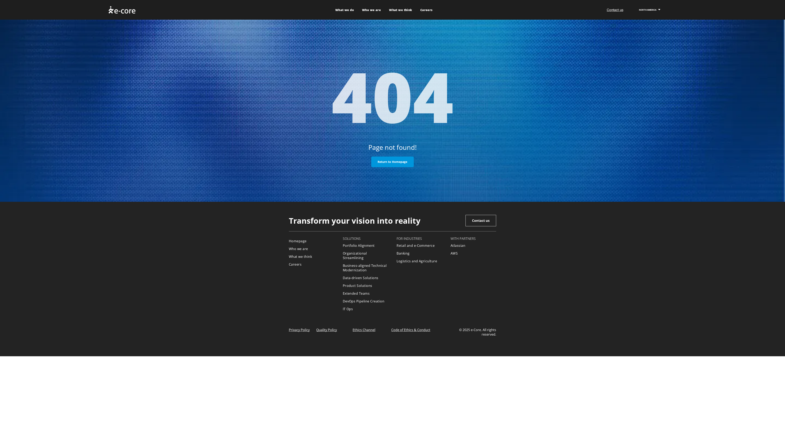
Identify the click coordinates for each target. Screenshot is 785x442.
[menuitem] (344, 10)
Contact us (615, 10)
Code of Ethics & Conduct (410, 330)
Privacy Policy (299, 330)
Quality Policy (326, 330)
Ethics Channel (364, 330)
